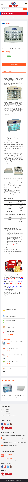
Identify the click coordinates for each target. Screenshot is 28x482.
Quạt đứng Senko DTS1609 (12, 348)
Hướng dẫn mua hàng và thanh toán (8, 415)
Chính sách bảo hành (5, 411)
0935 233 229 (8, 454)
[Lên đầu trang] (23, 479)
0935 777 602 (8, 458)
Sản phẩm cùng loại (8, 380)
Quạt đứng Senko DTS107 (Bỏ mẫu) (14, 354)
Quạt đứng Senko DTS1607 (12, 361)
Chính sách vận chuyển (5, 413)
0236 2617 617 (9, 333)
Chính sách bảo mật (5, 409)
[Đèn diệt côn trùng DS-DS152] (7, 388)
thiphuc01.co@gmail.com (11, 445)
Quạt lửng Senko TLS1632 (12, 368)
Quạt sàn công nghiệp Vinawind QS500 (15, 341)
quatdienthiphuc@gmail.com (9, 446)
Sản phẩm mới (6, 339)
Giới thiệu (3, 417)
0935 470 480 (9, 334)
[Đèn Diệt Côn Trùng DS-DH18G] (20, 388)
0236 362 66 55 (23, 442)
